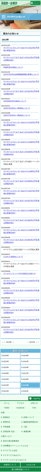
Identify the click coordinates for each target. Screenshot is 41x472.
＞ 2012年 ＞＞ (33, 342)
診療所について (10, 465)
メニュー (36, 3)
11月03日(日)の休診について (14, 101)
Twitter (6, 408)
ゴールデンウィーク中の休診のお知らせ (19, 274)
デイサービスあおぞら (12, 455)
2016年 (6, 379)
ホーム (6, 403)
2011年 (25, 391)
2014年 (6, 385)
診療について (28, 417)
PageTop (36, 398)
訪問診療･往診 (9, 431)
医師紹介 (6, 417)
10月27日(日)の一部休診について (16, 108)
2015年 (26, 379)
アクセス (20, 403)
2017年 (26, 373)
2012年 (6, 391)
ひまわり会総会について (13, 257)
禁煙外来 (6, 422)
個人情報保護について (20, 469)
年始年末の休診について (13, 67)
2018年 (6, 373)
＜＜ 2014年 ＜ (8, 342)
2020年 (6, 367)
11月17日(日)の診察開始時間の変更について (21, 74)
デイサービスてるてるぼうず (14, 460)
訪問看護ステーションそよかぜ (15, 446)
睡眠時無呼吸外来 (30, 422)
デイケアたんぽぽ (10, 450)
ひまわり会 (30, 465)
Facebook (20, 408)
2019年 (26, 367)
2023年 (26, 356)
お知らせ (34, 403)
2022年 (6, 361)
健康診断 (27, 431)
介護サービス (6, 436)
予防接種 (6, 427)
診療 (3, 413)
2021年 (26, 361)
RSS (34, 408)
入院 (25, 427)
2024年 (6, 356)
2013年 (26, 385)
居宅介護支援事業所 (11, 441)
